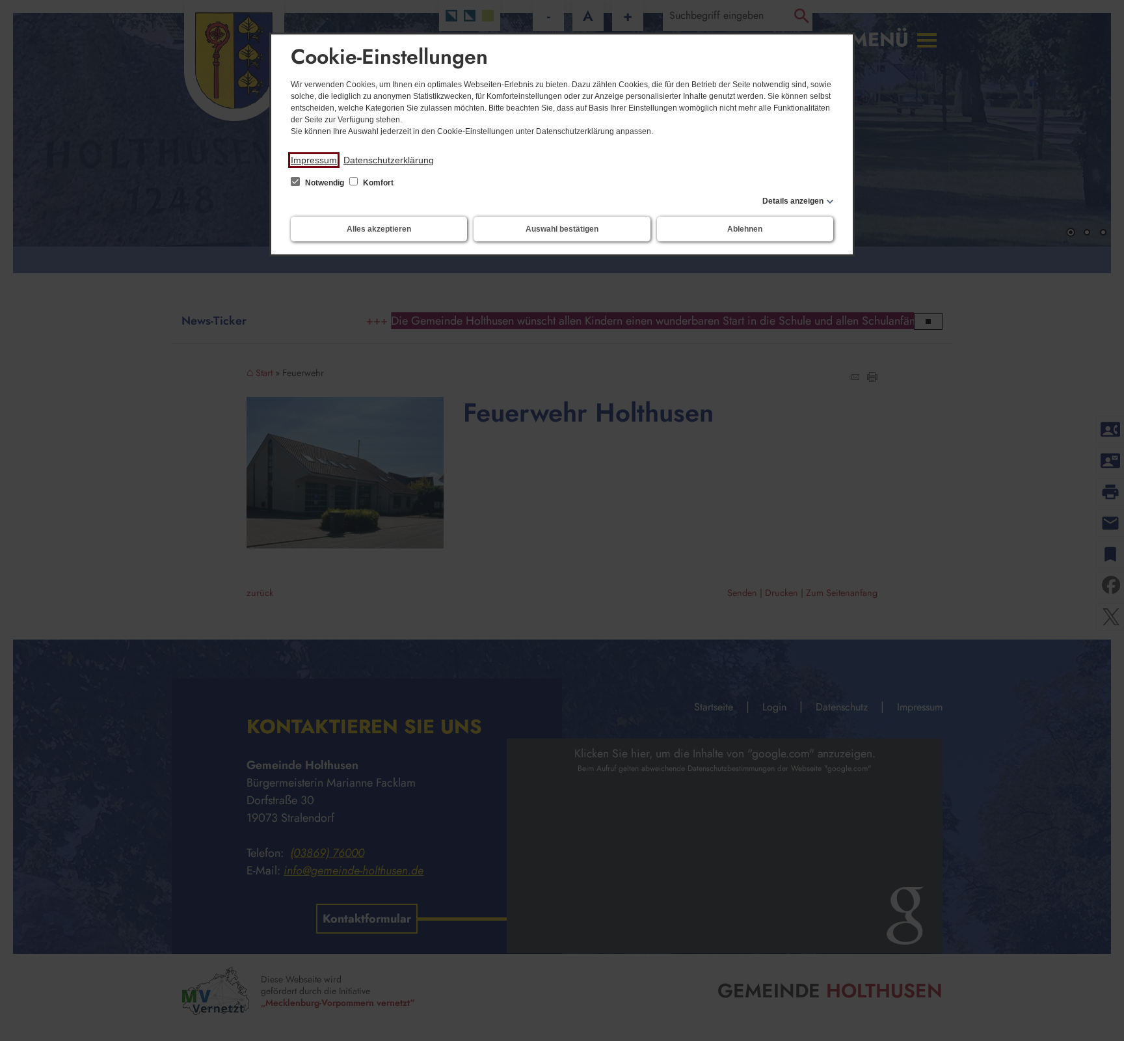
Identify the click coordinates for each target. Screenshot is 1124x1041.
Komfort (377, 182)
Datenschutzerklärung (388, 160)
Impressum (314, 160)
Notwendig (324, 182)
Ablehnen (744, 229)
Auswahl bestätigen (562, 229)
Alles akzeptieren (379, 229)
